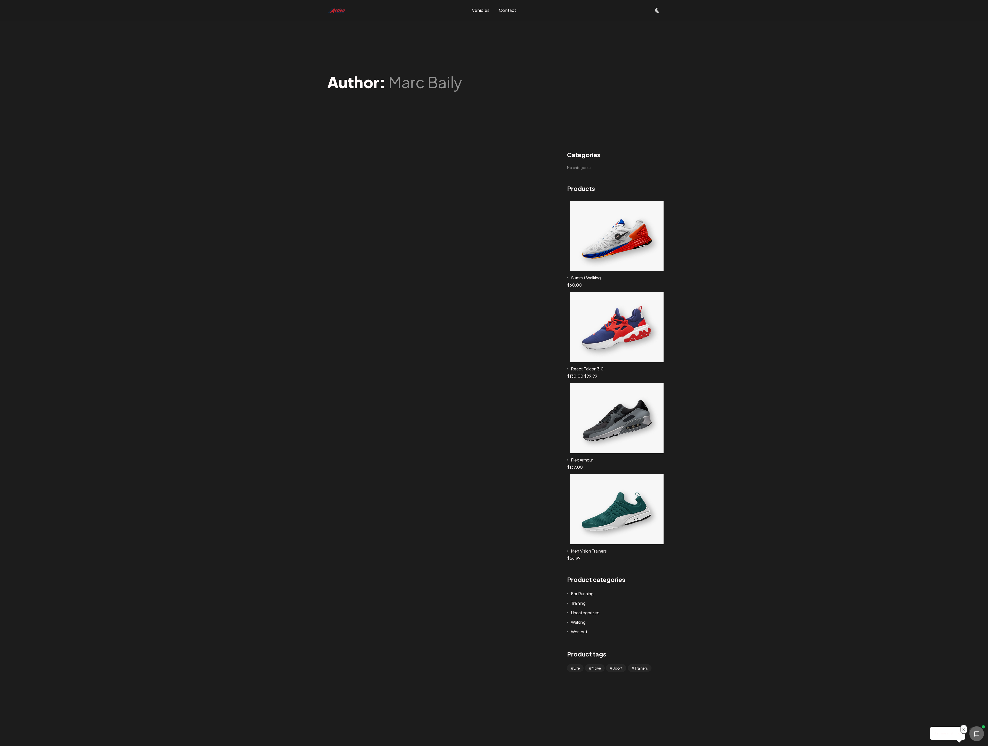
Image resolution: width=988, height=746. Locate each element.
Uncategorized (585, 612)
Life (577, 668)
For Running (582, 593)
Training (578, 603)
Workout (579, 631)
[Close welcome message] (963, 729)
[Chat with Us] (976, 734)
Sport (618, 668)
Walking (578, 622)
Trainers (641, 668)
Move (596, 668)
